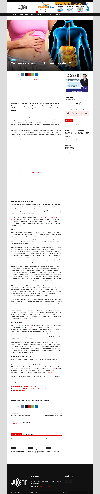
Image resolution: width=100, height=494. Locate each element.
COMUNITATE (15, 14)
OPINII (26, 14)
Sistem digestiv (46, 400)
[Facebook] (85, 1)
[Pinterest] (29, 74)
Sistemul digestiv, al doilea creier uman (24, 386)
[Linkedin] (36, 74)
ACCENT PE (57, 14)
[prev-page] (12, 456)
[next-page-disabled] (69, 153)
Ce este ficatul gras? (18, 390)
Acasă (12, 18)
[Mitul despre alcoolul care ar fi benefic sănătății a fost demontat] (54, 443)
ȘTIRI (21, 14)
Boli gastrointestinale (21, 400)
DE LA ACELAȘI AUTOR (28, 434)
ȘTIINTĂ (46, 14)
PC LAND (40, 492)
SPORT (63, 14)
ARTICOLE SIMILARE (16, 434)
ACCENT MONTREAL (18, 66)
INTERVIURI (32, 14)
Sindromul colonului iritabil (36, 400)
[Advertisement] (36, 395)
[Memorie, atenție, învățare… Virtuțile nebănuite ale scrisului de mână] (19, 443)
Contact (33, 1)
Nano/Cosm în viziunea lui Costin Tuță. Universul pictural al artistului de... (83, 134)
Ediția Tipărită (50, 1)
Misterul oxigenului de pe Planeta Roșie (20, 415)
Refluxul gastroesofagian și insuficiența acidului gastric (30, 388)
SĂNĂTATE (39, 14)
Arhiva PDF (56, 1)
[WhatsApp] (32, 74)
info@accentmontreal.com (45, 486)
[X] (88, 1)
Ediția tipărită (86, 492)
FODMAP (31, 327)
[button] (87, 14)
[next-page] (14, 456)
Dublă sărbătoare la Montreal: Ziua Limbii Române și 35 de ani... (70, 149)
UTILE (51, 14)
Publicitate (39, 1)
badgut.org (49, 372)
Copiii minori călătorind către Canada (53, 415)
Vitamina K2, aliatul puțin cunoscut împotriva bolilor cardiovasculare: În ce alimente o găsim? (36, 451)
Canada (67, 130)
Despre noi (44, 1)
